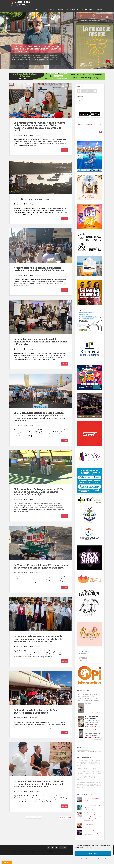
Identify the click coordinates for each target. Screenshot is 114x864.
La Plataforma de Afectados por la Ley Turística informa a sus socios (35, 711)
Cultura (84, 9)
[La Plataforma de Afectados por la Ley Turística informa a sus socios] (40, 688)
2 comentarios (34, 717)
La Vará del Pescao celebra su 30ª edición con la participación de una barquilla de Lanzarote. (41, 566)
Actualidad (51, 9)
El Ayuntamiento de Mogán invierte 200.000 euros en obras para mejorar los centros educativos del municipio (39, 492)
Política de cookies (85, 847)
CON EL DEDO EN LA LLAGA (89, 125)
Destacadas (61, 9)
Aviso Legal (22, 852)
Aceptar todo (93, 853)
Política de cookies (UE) (48, 852)
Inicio (43, 9)
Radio (36, 9)
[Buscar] (100, 132)
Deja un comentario (36, 135)
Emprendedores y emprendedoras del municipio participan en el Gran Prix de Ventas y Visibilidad (40, 341)
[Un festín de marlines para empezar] (40, 177)
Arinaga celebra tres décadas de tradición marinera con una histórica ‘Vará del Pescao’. (39, 269)
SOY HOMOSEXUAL (89, 824)
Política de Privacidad (34, 852)
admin (26, 135)
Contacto (99, 9)
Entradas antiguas (65, 817)
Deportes (91, 9)
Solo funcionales (83, 859)
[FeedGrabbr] (89, 739)
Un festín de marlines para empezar (34, 199)
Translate (100, 751)
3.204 (39, 817)
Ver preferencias (102, 859)
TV (32, 9)
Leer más (64, 150)
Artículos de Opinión (72, 9)
